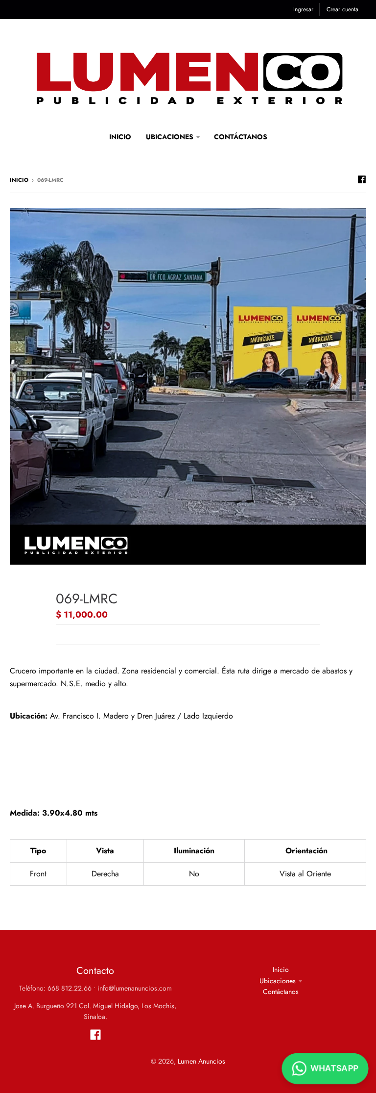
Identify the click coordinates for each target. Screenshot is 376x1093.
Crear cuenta (342, 9)
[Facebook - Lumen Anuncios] (361, 179)
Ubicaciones (277, 981)
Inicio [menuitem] (120, 137)
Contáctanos (281, 991)
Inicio (19, 180)
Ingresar (303, 9)
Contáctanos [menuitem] (240, 137)
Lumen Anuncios (201, 1061)
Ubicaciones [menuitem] (169, 137)
